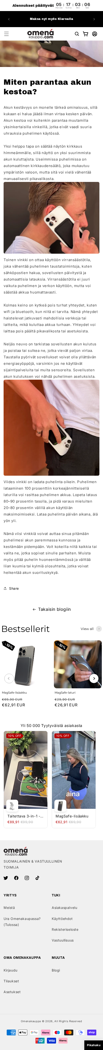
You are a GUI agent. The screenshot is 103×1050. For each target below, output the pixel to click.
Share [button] (14, 588)
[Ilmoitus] (94, 19)
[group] (25, 678)
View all (87, 629)
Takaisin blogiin (54, 609)
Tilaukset (11, 981)
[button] (6, 34)
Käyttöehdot (62, 919)
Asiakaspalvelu (64, 908)
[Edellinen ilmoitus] (9, 19)
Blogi (56, 970)
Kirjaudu (10, 970)
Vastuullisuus (63, 940)
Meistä (9, 908)
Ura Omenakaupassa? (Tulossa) (22, 922)
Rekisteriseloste (65, 929)
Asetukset (12, 992)
